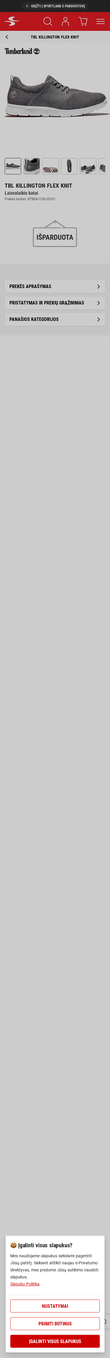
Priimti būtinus (55, 1324)
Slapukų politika (25, 1284)
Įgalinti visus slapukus (55, 1341)
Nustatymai (55, 1306)
